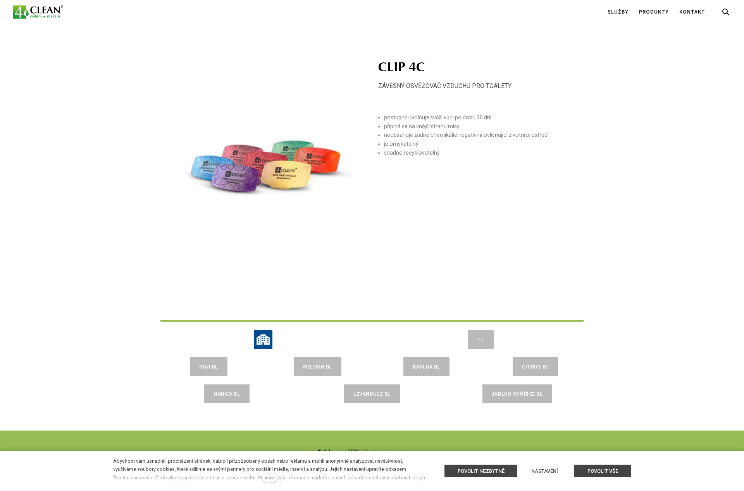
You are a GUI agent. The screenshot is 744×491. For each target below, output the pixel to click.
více (269, 478)
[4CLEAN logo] (38, 12)
